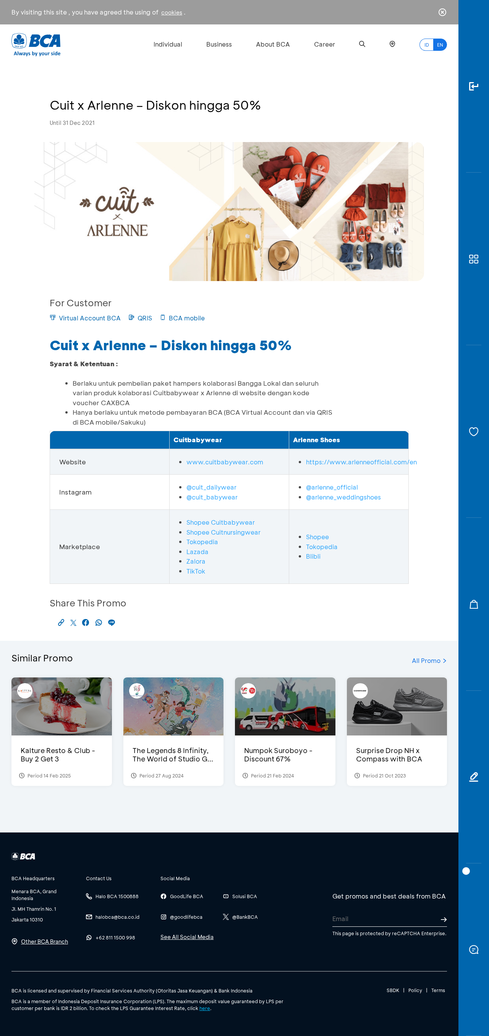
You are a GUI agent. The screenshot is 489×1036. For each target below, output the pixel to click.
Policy (415, 990)
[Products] (473, 259)
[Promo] (473, 604)
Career (324, 44)
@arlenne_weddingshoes (343, 497)
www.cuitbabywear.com (224, 462)
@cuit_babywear (212, 497)
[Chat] (473, 949)
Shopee (317, 537)
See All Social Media (187, 937)
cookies (171, 12)
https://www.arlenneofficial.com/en (361, 462)
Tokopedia (202, 542)
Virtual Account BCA (90, 318)
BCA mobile (187, 318)
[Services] (473, 431)
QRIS (145, 318)
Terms (438, 990)
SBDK (393, 990)
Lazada (197, 552)
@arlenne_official (332, 487)
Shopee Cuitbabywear (220, 522)
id (426, 45)
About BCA (273, 44)
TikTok (195, 571)
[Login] (473, 86)
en (440, 45)
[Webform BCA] (473, 777)
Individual (168, 44)
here (204, 1008)
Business (219, 44)
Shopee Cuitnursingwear (223, 532)
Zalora (196, 561)
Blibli (313, 556)
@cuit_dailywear (211, 487)
